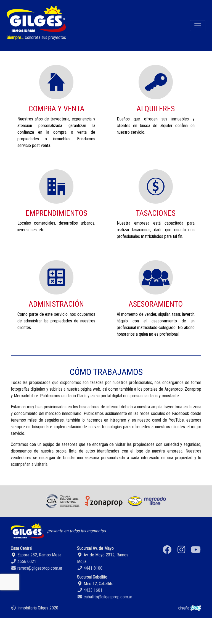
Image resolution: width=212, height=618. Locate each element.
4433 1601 (92, 590)
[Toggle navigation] (197, 25)
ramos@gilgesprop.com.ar (39, 568)
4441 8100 (92, 568)
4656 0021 (26, 561)
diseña (184, 608)
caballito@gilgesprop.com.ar (107, 596)
